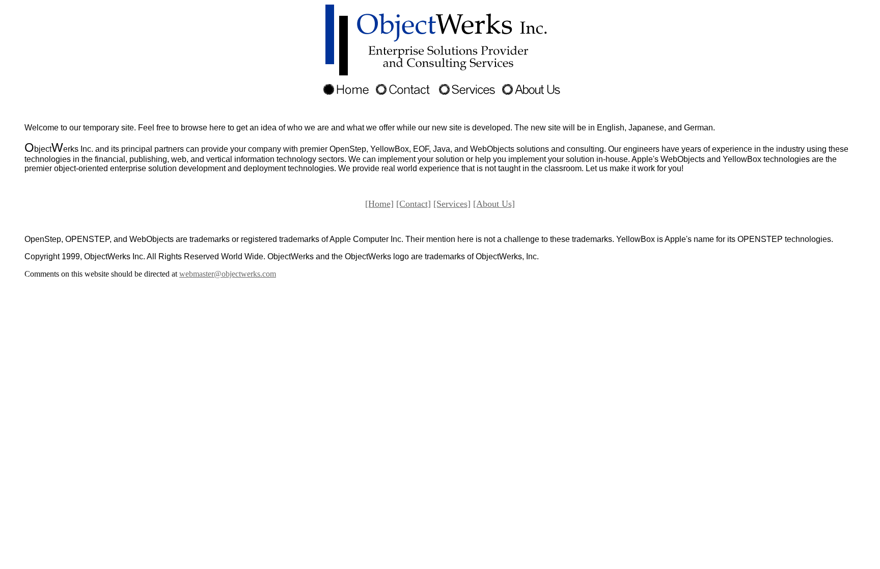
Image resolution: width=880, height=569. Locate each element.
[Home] (379, 204)
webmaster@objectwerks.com (227, 273)
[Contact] (413, 204)
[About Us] (494, 204)
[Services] (452, 204)
